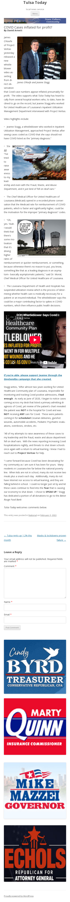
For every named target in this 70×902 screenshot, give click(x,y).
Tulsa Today (35, 2)
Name (8, 601)
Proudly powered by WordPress (19, 896)
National (32, 515)
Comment (10, 566)
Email (8, 614)
